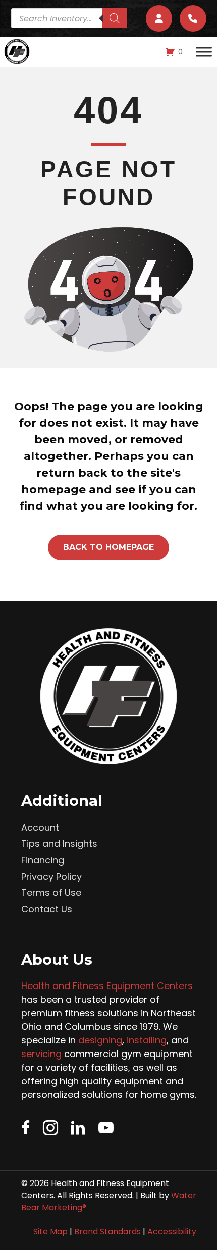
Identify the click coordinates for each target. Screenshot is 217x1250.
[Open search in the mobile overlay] (69, 18)
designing (100, 1040)
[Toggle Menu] (204, 52)
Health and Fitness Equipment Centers (107, 985)
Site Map (50, 1231)
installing (147, 1040)
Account (40, 827)
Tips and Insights (59, 843)
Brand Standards (107, 1231)
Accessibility (171, 1231)
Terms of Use (51, 892)
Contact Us (46, 909)
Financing (42, 859)
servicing (41, 1053)
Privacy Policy (51, 876)
